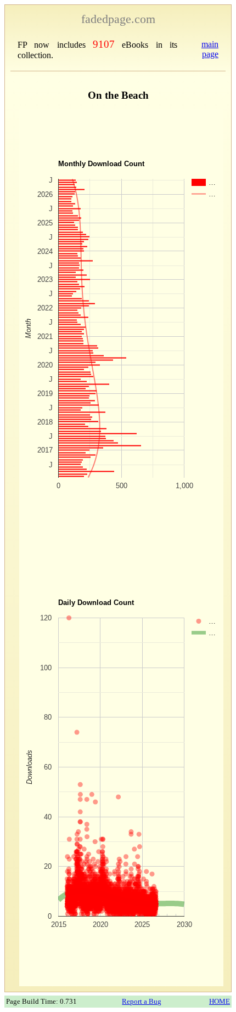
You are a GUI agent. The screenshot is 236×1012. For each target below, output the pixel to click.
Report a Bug (141, 1001)
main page (209, 49)
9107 (104, 44)
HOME (219, 1001)
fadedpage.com (118, 19)
